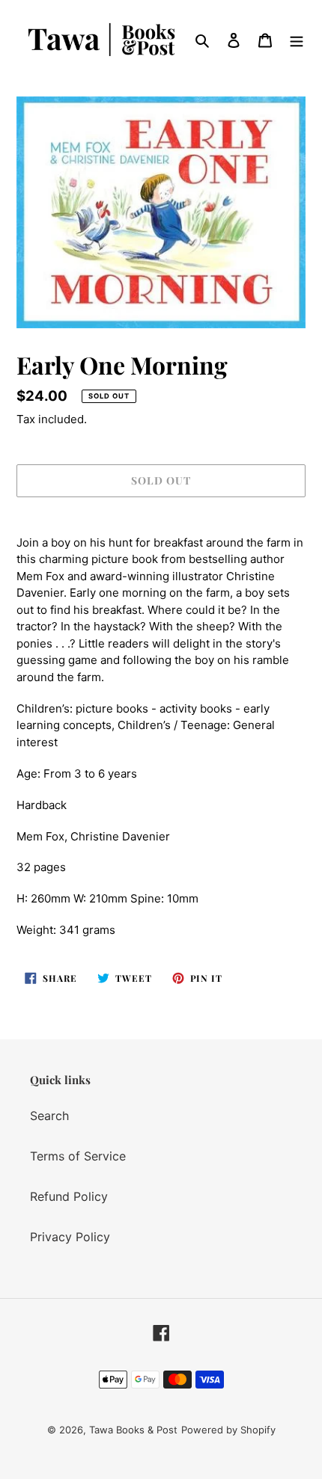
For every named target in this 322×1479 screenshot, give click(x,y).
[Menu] (296, 39)
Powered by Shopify (228, 1430)
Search (49, 1115)
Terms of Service (78, 1156)
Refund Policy (69, 1196)
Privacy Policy (70, 1236)
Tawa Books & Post (133, 1430)
